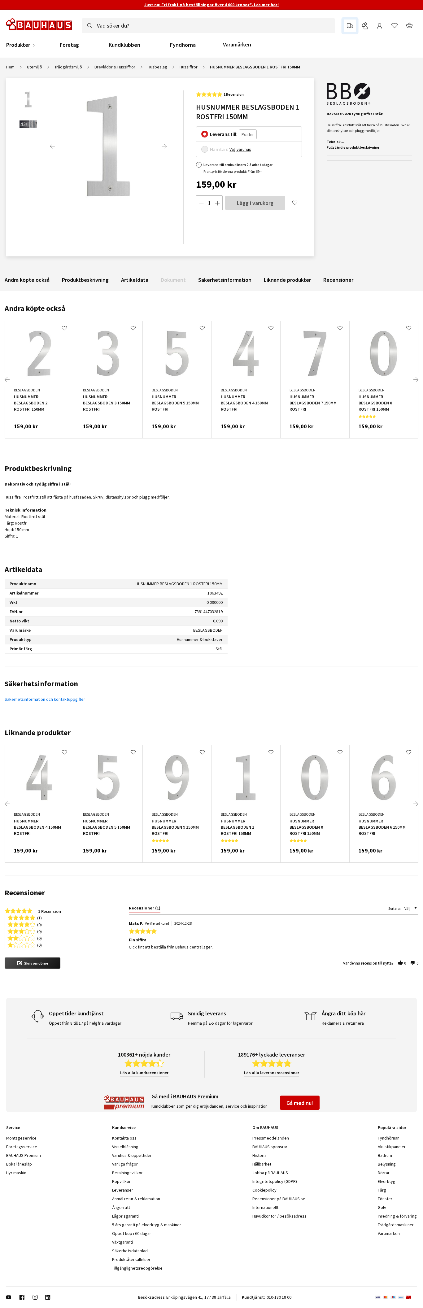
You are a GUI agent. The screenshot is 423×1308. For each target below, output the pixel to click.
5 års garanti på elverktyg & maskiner (146, 1224)
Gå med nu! (299, 1102)
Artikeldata (134, 279)
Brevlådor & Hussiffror (114, 67)
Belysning (387, 1164)
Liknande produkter (287, 279)
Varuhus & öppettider (132, 1155)
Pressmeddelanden (270, 1138)
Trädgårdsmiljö (68, 67)
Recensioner (338, 279)
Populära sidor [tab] (392, 1127)
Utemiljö (34, 67)
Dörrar (384, 1172)
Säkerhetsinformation (224, 279)
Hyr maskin (16, 1172)
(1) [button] (39, 917)
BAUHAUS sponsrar (269, 1146)
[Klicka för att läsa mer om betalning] (396, 1297)
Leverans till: (224, 134)
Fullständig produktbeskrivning (353, 147)
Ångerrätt (121, 1207)
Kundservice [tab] (124, 1127)
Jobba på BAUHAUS (270, 1172)
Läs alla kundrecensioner (144, 1072)
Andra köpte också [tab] (35, 308)
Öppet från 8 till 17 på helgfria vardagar (85, 1023)
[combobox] (208, 25)
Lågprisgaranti (125, 1216)
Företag (69, 45)
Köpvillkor (121, 1181)
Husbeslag (157, 67)
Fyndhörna (183, 45)
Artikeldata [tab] (23, 569)
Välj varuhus (240, 149)
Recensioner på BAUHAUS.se (278, 1198)
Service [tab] (13, 1127)
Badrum (385, 1155)
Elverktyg (386, 1181)
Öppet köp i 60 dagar (131, 1233)
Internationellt (265, 1207)
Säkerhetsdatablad (130, 1251)
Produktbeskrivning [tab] (38, 468)
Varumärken (237, 44)
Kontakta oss (124, 1138)
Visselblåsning (125, 1146)
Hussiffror (189, 67)
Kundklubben (124, 45)
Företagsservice (21, 1146)
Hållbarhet (261, 1164)
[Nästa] (164, 146)
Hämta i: (219, 149)
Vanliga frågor (125, 1164)
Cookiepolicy (264, 1190)
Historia (259, 1155)
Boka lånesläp (19, 1164)
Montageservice (21, 1138)
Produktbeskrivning (85, 279)
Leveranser (122, 1190)
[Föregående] (52, 146)
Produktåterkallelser (131, 1259)
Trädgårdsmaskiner (396, 1224)
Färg (382, 1190)
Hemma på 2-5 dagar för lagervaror (220, 1023)
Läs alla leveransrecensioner (271, 1072)
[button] (32, 963)
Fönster (385, 1198)
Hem (10, 67)
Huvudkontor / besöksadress (279, 1216)
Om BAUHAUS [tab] (265, 1127)
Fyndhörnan (388, 1138)
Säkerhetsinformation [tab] (41, 683)
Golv (382, 1207)
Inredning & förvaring (397, 1216)
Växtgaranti (122, 1242)
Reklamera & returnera (343, 1023)
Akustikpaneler (392, 1146)
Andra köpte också (27, 279)
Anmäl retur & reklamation (136, 1198)
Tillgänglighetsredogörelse (137, 1268)
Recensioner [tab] (25, 892)
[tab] (144, 909)
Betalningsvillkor (127, 1172)
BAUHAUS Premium (23, 1155)
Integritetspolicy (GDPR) (274, 1181)
